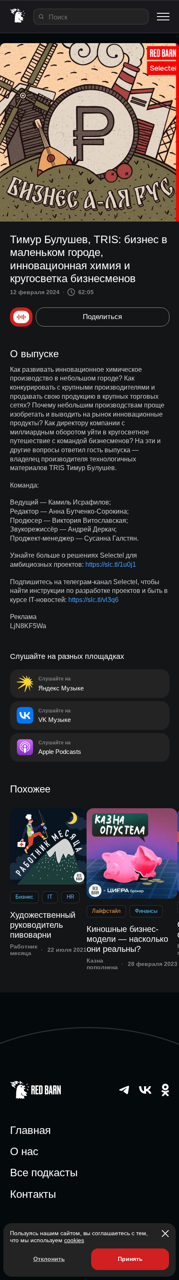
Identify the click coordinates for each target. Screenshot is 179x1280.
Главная (30, 1130)
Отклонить (49, 1259)
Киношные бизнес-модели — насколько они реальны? (127, 938)
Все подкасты (44, 1172)
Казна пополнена (102, 964)
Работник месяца (23, 950)
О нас (24, 1151)
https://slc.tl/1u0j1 (110, 564)
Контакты (33, 1194)
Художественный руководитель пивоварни (42, 924)
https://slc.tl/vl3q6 (93, 599)
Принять (130, 1259)
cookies (74, 1240)
